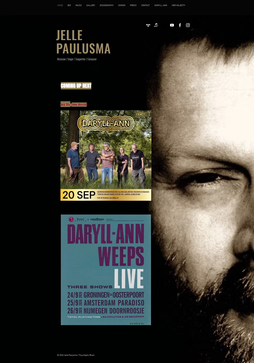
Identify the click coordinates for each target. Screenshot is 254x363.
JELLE (69, 35)
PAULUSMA (83, 48)
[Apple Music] (156, 25)
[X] (196, 25)
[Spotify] (164, 25)
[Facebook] (180, 25)
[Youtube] (172, 25)
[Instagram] (188, 25)
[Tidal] (148, 25)
